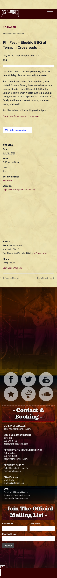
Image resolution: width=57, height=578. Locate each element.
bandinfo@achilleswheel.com (17, 428)
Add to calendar (18, 129)
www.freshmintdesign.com (16, 497)
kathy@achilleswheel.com (16, 458)
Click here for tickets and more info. (21, 116)
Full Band (7, 180)
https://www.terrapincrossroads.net (19, 189)
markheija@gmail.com (14, 482)
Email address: (9, 534)
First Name (7, 523)
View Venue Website (12, 267)
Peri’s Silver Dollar (44, 278)
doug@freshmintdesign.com (17, 495)
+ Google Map (40, 253)
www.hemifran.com (12, 470)
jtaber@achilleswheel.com (16, 443)
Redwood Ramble (12, 278)
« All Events (9, 26)
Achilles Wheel (10, 13)
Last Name (35, 523)
